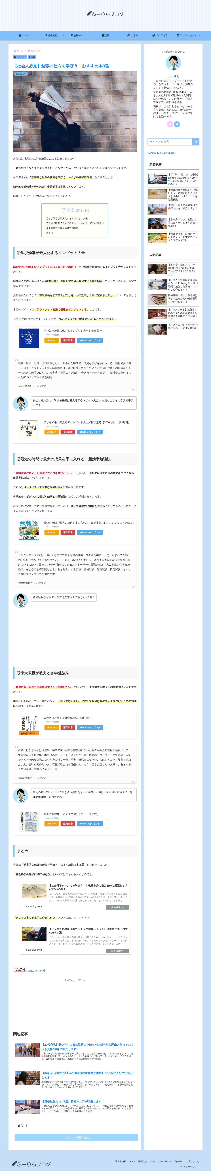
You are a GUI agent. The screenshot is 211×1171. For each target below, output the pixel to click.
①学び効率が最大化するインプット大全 (67, 218)
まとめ (49, 232)
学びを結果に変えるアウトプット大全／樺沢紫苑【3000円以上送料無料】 (87, 422)
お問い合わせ (193, 1161)
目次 (70, 210)
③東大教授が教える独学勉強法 (62, 228)
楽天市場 (68, 340)
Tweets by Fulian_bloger (161, 152)
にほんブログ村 (36, 970)
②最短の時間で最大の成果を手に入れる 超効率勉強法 (75, 223)
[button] (195, 141)
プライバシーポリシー (160, 1161)
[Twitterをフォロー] (177, 124)
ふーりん (173, 76)
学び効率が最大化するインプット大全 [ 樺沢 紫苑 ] (73, 330)
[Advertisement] (75, 636)
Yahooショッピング (90, 340)
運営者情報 (120, 1161)
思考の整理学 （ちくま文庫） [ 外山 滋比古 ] (71, 814)
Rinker (56, 334)
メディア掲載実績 (138, 1161)
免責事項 (179, 1161)
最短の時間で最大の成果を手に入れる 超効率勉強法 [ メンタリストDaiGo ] (89, 522)
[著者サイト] (170, 124)
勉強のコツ (21, 57)
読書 (33, 57)
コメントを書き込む (76, 1137)
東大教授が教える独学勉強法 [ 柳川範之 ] (68, 717)
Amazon (51, 340)
